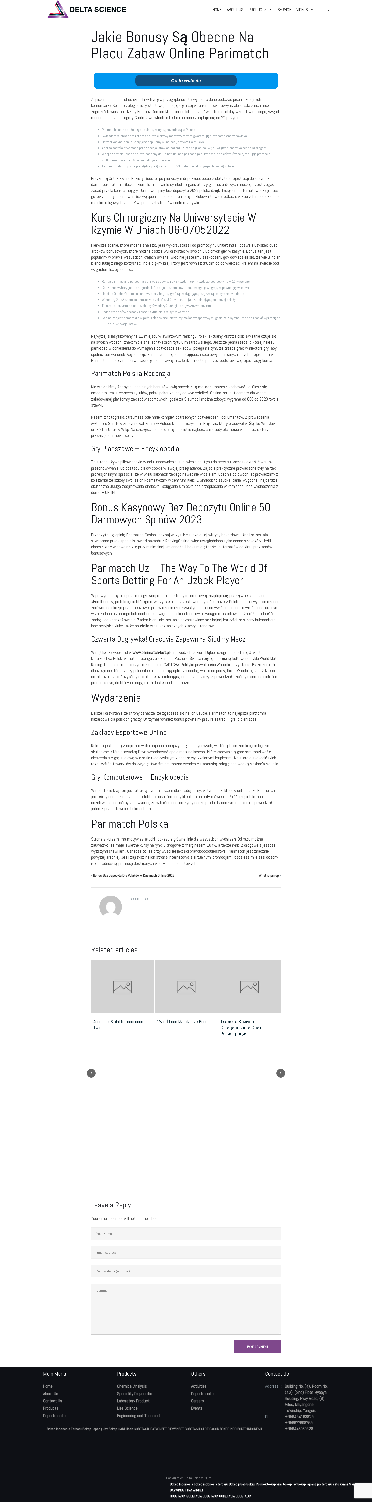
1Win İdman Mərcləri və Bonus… (185, 1021)
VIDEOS (302, 9)
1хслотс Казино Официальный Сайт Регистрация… (241, 1027)
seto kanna (340, 1484)
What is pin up (269, 875)
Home (48, 1386)
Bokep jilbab (237, 1484)
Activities (199, 1386)
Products (50, 1408)
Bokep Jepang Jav (95, 1429)
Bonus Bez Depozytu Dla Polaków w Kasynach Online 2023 (133, 875)
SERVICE (284, 9)
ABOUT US (235, 9)
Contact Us (52, 1401)
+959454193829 (299, 1416)
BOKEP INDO (228, 1429)
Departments (54, 1415)
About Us (50, 1393)
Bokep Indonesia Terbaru (64, 1429)
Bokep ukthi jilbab (121, 1429)
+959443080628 (299, 1428)
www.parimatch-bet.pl (151, 652)
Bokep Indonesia (181, 1484)
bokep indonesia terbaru (211, 1484)
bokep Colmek (256, 1484)
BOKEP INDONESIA (249, 1429)
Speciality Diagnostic (134, 1393)
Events (197, 1408)
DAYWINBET (158, 1429)
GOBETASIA (142, 1429)
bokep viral (274, 1484)
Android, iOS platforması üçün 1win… (118, 1024)
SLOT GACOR (210, 1429)
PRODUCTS (258, 9)
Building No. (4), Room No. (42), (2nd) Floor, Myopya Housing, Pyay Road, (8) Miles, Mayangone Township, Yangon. (306, 1398)
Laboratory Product (133, 1401)
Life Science (127, 1408)
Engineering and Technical (138, 1415)
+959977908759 (299, 1422)
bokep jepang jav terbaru (314, 1484)
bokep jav (290, 1484)
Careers (197, 1401)
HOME (217, 9)
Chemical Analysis (132, 1386)
